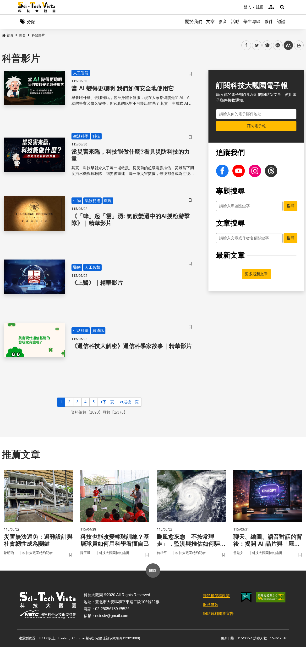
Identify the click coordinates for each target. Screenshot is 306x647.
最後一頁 (131, 402)
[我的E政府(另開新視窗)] (246, 597)
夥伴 (268, 21)
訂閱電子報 (256, 126)
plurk (267, 45)
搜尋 (290, 206)
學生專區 (252, 21)
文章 (210, 21)
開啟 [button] (153, 570)
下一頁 (108, 402)
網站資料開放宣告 (218, 614)
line (276, 45)
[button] (282, 7)
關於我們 (193, 21)
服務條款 (210, 605)
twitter (257, 45)
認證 (281, 21)
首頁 (10, 35)
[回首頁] (37, 7)
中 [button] (288, 45)
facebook (246, 45)
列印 (299, 45)
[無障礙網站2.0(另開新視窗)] (270, 597)
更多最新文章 (256, 274)
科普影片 (38, 35)
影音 (223, 21)
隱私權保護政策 (216, 596)
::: (240, 6)
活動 (235, 21)
